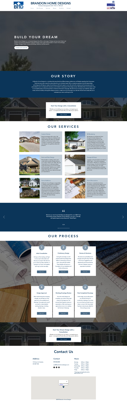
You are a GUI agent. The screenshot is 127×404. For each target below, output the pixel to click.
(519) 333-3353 (56, 361)
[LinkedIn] (56, 367)
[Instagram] (59, 367)
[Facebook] (113, 2)
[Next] (123, 217)
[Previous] (4, 217)
